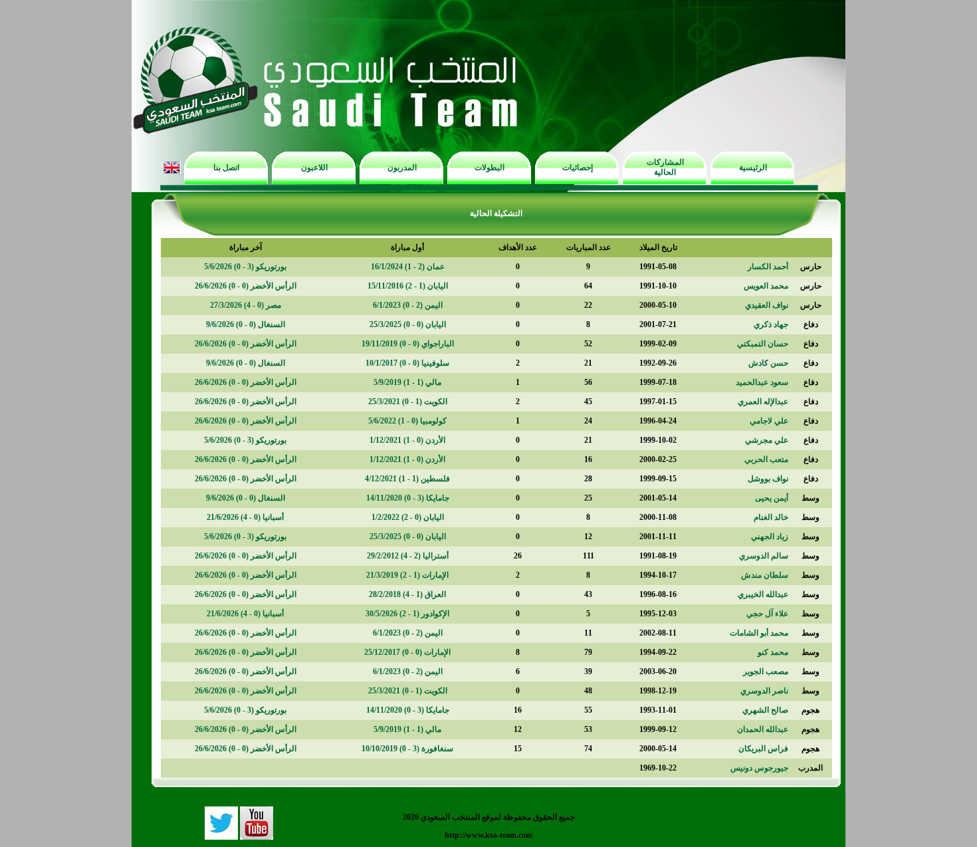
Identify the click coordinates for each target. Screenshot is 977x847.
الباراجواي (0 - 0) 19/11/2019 (408, 343)
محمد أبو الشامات (759, 633)
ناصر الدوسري (764, 690)
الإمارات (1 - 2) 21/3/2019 (407, 575)
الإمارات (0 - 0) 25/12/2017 (407, 652)
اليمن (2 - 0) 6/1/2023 (408, 305)
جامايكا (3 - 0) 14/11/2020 (407, 498)
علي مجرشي (766, 440)
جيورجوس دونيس (759, 768)
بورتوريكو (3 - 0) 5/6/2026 (245, 266)
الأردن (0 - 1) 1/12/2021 (407, 440)
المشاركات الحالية (665, 167)
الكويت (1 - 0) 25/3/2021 (407, 401)
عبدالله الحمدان (762, 729)
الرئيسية (753, 167)
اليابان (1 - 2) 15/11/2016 (408, 286)
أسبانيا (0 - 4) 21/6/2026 (245, 517)
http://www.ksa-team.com (488, 835)
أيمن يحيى (771, 498)
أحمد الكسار (768, 266)
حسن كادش (768, 363)
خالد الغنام (771, 517)
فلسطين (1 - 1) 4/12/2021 (407, 478)
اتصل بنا (226, 167)
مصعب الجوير (765, 671)
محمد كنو (773, 652)
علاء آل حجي (767, 613)
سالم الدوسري (763, 555)
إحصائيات (577, 167)
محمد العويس (766, 286)
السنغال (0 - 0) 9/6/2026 (245, 324)
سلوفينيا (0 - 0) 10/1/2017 (407, 363)
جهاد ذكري (771, 324)
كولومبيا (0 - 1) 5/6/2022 (407, 420)
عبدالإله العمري (763, 401)
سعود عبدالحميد (762, 382)
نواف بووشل (768, 478)
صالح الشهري (765, 710)
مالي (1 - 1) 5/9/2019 (407, 382)
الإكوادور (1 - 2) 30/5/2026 (407, 613)
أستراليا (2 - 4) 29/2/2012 (408, 555)
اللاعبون (314, 167)
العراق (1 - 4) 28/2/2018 (407, 594)
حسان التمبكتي (762, 343)
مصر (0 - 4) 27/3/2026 (245, 305)
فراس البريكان (763, 748)
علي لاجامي (769, 420)
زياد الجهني (769, 536)
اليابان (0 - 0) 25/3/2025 (408, 324)
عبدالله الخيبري (763, 594)
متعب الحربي (766, 459)
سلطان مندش (764, 575)
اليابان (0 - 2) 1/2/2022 (408, 517)
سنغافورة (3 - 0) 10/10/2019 (407, 748)
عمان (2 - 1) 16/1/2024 (408, 266)
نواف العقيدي (766, 305)
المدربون (402, 167)
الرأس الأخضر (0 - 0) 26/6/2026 (245, 286)
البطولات (489, 167)
